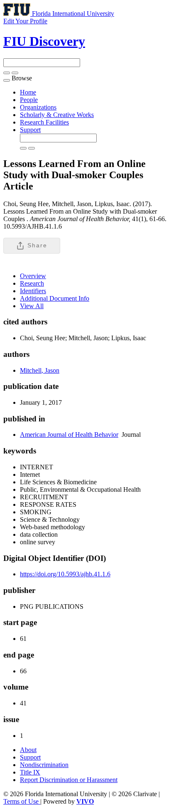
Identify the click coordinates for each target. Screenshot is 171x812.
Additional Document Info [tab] (54, 298)
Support (30, 129)
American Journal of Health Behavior (69, 434)
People (29, 99)
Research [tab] (32, 283)
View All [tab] (32, 305)
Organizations (38, 107)
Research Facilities (44, 122)
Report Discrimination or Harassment (68, 779)
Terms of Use (21, 801)
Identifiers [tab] (33, 290)
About (28, 749)
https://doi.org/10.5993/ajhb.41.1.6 (65, 574)
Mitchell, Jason (39, 370)
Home (28, 92)
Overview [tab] (33, 275)
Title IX (30, 772)
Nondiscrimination (44, 764)
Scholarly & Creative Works (57, 114)
